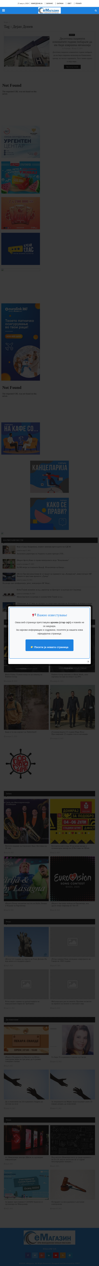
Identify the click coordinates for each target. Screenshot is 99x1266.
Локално (79, 3)
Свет (69, 3)
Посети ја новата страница (51, 647)
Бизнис (49, 3)
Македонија (36, 3)
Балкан (60, 3)
